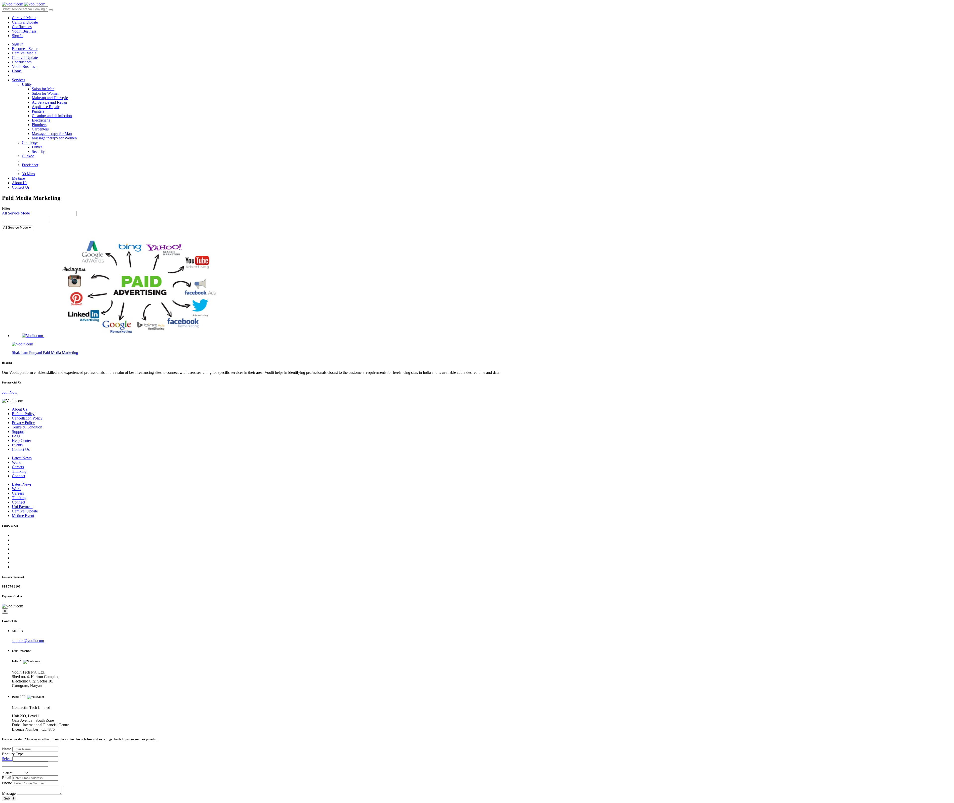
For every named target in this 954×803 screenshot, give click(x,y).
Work (16, 462)
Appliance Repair (45, 107)
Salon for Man (43, 89)
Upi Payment (22, 507)
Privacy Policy (23, 423)
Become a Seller (25, 48)
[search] (51, 10)
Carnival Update (25, 22)
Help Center (21, 440)
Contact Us (21, 187)
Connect (18, 476)
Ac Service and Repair (49, 102)
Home (17, 71)
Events (17, 445)
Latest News (22, 458)
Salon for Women (45, 93)
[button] (54, 213)
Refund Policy (23, 414)
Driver (37, 147)
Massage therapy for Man (52, 133)
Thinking (19, 471)
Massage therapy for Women (54, 138)
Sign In (17, 36)
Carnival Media (24, 18)
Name (6, 749)
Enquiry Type (13, 754)
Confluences (22, 27)
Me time (18, 178)
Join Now (9, 392)
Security (38, 151)
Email (6, 778)
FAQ (16, 436)
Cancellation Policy (27, 418)
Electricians (41, 120)
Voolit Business (24, 31)
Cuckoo (28, 156)
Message (9, 793)
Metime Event (23, 515)
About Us (19, 183)
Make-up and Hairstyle (50, 98)
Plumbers (39, 125)
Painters (38, 111)
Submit (9, 798)
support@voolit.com (28, 640)
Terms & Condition (27, 427)
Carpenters (40, 129)
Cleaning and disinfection (52, 116)
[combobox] (25, 218)
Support (18, 431)
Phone (7, 783)
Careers (18, 467)
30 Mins (28, 174)
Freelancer (30, 165)
